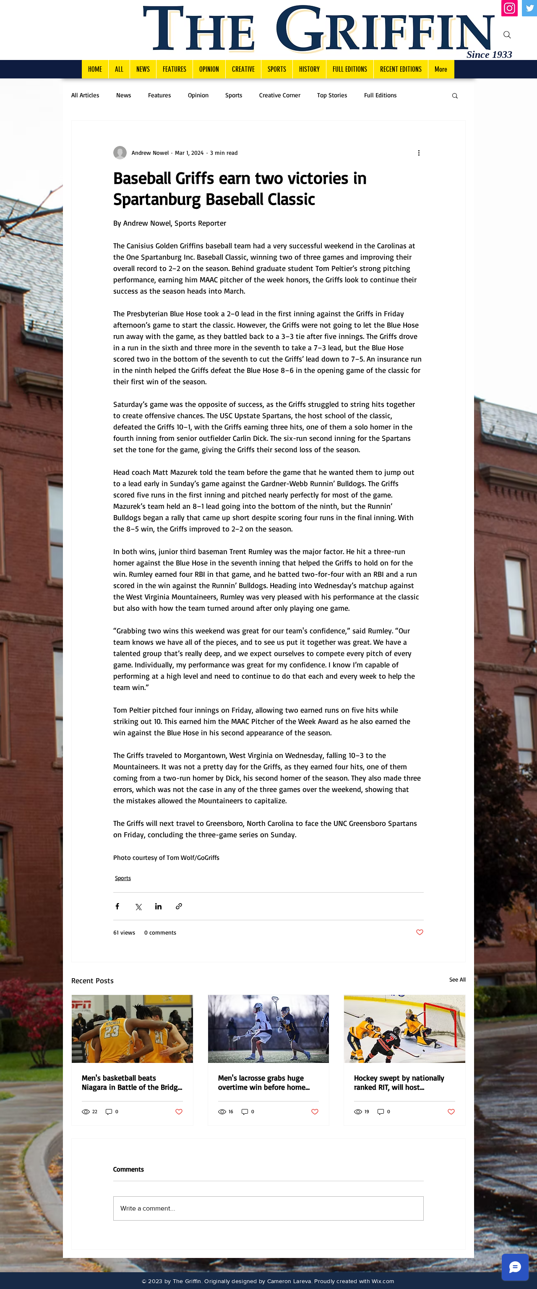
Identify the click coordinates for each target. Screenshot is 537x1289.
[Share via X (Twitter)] (138, 906)
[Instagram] (509, 8)
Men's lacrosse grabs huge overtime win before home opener (261, 1082)
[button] (455, 95)
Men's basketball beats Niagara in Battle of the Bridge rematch (132, 1082)
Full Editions (380, 95)
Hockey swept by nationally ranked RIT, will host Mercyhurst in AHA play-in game (399, 1082)
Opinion (198, 95)
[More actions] (419, 153)
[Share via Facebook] (117, 906)
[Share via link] (179, 906)
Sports (233, 95)
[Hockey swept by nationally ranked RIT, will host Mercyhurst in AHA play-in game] (404, 1029)
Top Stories (332, 95)
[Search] (507, 35)
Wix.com (383, 1281)
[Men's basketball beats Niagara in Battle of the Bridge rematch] (132, 1029)
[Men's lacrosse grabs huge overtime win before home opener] (268, 1029)
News (123, 95)
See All (457, 979)
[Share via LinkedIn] (158, 906)
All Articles (85, 95)
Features (159, 95)
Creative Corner (279, 95)
